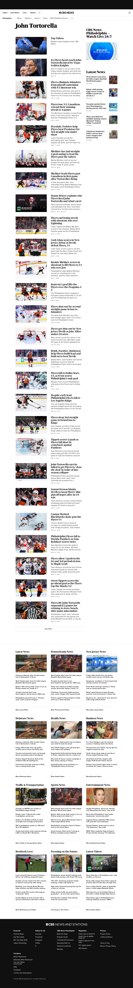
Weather (28, 18)
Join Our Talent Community (19, 963)
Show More (48, 629)
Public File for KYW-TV (87, 934)
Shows (33, 13)
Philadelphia (7, 18)
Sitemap (60, 949)
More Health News (58, 776)
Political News (19, 934)
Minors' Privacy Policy (108, 946)
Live (25, 13)
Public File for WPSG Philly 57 (86, 937)
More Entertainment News (95, 843)
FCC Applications (85, 945)
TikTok (37, 943)
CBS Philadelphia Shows (59, 18)
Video (45, 18)
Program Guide (62, 937)
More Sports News (57, 843)
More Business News (94, 776)
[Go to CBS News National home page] (66, 13)
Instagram (38, 940)
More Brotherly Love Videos (26, 910)
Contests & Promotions (65, 940)
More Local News (22, 710)
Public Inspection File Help (86, 941)
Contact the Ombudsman (23, 973)
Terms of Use (105, 943)
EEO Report (83, 948)
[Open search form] (130, 13)
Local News (14, 13)
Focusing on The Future (60, 910)
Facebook (38, 937)
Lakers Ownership (20, 943)
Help (15, 967)
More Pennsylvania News (60, 710)
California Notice (106, 937)
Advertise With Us (63, 943)
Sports (37, 18)
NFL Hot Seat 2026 (20, 940)
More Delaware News (23, 776)
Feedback (17, 970)
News (19, 18)
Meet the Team (62, 934)
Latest (4, 13)
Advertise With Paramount (23, 960)
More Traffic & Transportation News (29, 843)
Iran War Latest (19, 937)
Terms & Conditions (64, 946)
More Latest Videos (93, 910)
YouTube (38, 934)
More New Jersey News (94, 710)
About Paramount (20, 957)
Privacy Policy (105, 934)
